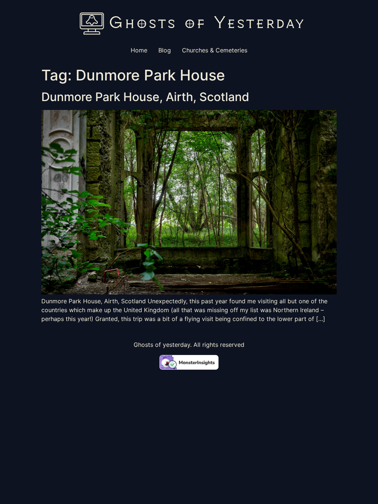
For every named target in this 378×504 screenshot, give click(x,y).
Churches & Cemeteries (214, 50)
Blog (164, 50)
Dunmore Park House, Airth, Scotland (145, 97)
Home (139, 50)
